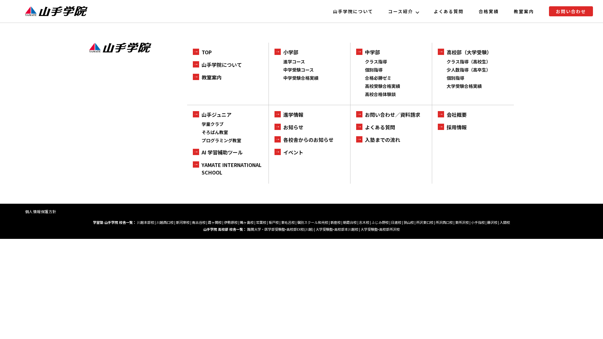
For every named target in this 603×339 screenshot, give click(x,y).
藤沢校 (492, 222)
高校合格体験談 (380, 94)
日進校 (396, 222)
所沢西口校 (444, 222)
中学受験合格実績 (300, 78)
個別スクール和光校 (312, 222)
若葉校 (261, 222)
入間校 (505, 222)
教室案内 (524, 11)
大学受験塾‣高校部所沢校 (380, 229)
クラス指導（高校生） (469, 61)
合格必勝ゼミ (378, 78)
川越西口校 (165, 222)
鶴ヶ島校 (247, 222)
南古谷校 (199, 222)
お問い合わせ (571, 11)
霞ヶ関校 (215, 222)
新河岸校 (183, 222)
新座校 (335, 222)
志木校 (364, 222)
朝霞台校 (350, 222)
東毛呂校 (288, 222)
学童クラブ (213, 124)
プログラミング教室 (221, 140)
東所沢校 (462, 222)
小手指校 (478, 222)
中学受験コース (298, 70)
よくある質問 (449, 11)
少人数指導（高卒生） (469, 70)
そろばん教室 (215, 132)
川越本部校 (145, 222)
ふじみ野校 (380, 222)
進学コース (294, 61)
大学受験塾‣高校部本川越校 (337, 229)
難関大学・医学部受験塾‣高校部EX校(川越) (280, 229)
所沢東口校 (424, 222)
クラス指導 (376, 61)
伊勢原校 (231, 222)
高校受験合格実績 (382, 86)
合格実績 (489, 11)
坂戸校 (274, 222)
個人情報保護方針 (41, 211)
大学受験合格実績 (464, 86)
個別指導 (374, 70)
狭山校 (409, 222)
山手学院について (353, 11)
